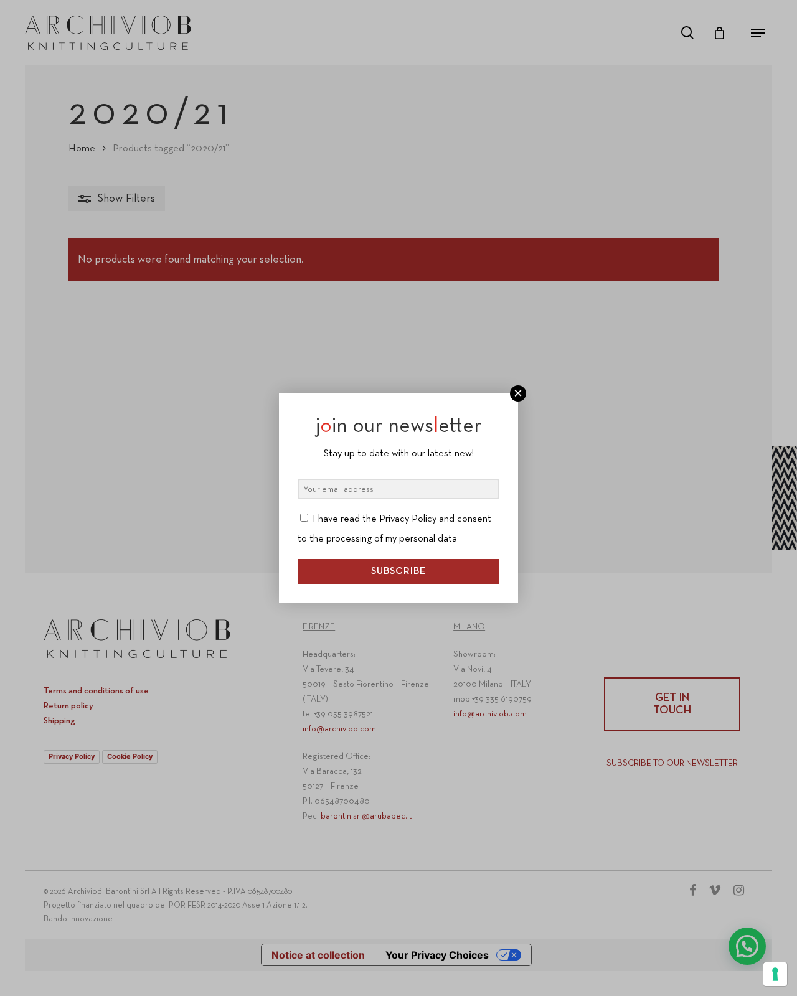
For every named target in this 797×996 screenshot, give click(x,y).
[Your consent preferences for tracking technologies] (775, 974)
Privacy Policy (407, 519)
